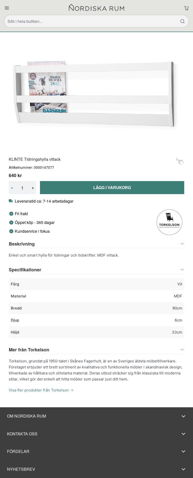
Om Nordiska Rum (26, 416)
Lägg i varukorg (112, 187)
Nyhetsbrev (21, 469)
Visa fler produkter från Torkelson (39, 390)
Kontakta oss (22, 434)
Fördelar (18, 451)
